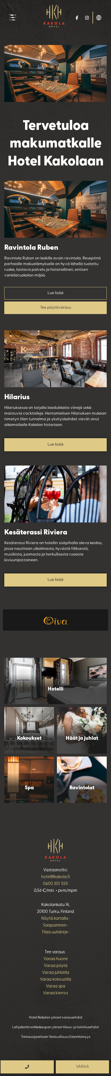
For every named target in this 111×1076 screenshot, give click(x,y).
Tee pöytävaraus (55, 308)
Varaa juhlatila (55, 973)
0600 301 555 (55, 884)
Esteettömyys (79, 1037)
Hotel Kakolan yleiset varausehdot (55, 1017)
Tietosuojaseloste (34, 1037)
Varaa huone (56, 959)
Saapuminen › (55, 925)
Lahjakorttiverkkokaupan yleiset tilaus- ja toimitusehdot (55, 1027)
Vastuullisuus (59, 1037)
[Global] (98, 17)
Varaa (82, 1067)
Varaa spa (55, 986)
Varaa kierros (55, 993)
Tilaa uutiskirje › (55, 932)
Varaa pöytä (55, 966)
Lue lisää (55, 293)
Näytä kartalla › (55, 919)
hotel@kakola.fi (55, 877)
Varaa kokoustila (55, 979)
